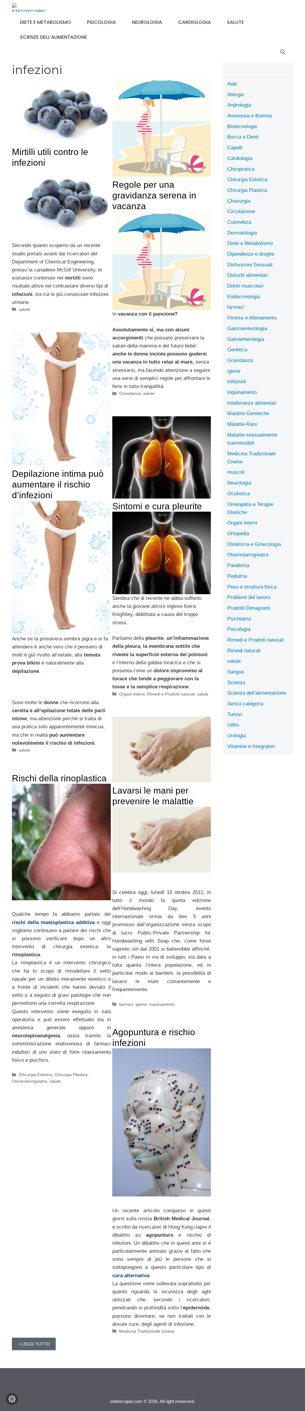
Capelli (234, 147)
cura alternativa (130, 1275)
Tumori (234, 714)
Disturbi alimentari (247, 275)
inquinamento (162, 1004)
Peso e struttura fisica (251, 587)
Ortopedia (238, 533)
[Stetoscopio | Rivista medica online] (29, 7)
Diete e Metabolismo (45, 22)
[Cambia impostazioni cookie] (12, 1399)
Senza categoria (245, 704)
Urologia (236, 735)
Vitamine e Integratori (251, 746)
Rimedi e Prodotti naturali (171, 694)
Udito (233, 725)
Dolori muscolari (245, 286)
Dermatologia (242, 233)
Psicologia (101, 22)
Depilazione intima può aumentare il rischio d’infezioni (58, 484)
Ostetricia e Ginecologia (254, 544)
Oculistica (238, 493)
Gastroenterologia (247, 328)
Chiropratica (240, 169)
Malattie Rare (242, 424)
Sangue (235, 672)
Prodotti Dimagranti (248, 608)
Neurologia (147, 22)
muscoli (236, 472)
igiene (141, 1004)
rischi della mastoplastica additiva (53, 922)
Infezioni (236, 381)
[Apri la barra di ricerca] (282, 52)
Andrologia (239, 105)
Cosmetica (239, 222)
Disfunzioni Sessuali (250, 265)
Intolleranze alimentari (251, 403)
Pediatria (237, 576)
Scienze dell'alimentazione (256, 693)
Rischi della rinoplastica (59, 778)
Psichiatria (239, 619)
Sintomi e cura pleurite (157, 506)
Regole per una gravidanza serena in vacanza (154, 195)
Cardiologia (194, 22)
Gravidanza (130, 393)
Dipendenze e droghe (250, 254)
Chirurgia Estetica (35, 1074)
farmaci (126, 1004)
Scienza (236, 682)
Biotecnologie (242, 126)
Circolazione (241, 211)
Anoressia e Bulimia (249, 116)
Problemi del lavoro (248, 597)
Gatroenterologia (245, 339)
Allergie (235, 94)
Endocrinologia (243, 296)
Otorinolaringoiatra (29, 1081)
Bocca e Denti (243, 137)
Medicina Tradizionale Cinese (147, 1331)
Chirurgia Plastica (71, 1074)
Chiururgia (238, 201)
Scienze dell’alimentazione (53, 37)
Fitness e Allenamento (251, 318)
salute (235, 22)
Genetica (237, 350)
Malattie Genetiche (248, 413)
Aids (232, 84)
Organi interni (132, 694)
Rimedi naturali (244, 651)
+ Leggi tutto (34, 1344)
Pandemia (238, 565)
